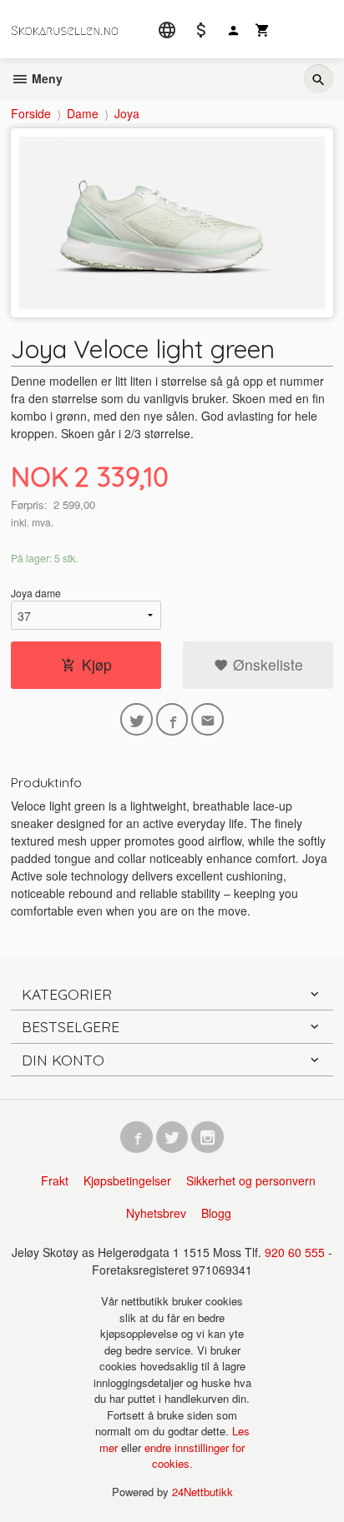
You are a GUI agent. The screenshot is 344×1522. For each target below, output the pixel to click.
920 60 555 (295, 1252)
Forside (31, 113)
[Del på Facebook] (172, 719)
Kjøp (97, 664)
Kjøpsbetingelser (127, 1180)
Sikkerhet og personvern (251, 1180)
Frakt (54, 1180)
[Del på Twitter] (136, 719)
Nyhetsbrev (156, 1213)
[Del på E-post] (207, 719)
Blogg (216, 1213)
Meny (45, 78)
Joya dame (36, 593)
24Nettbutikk (202, 1492)
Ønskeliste (266, 664)
